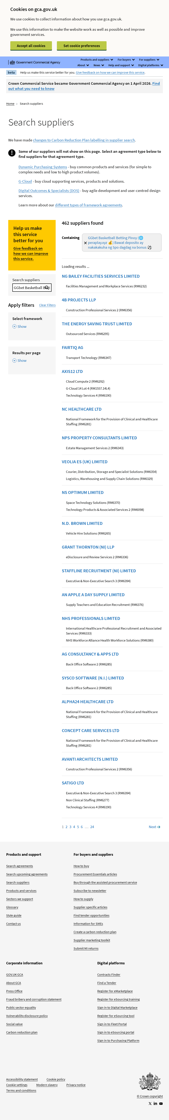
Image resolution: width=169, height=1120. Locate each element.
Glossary (12, 907)
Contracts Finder (108, 974)
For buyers (124, 59)
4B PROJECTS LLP (79, 299)
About (81, 65)
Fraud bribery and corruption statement (33, 999)
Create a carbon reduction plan (95, 932)
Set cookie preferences (81, 45)
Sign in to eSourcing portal (115, 1032)
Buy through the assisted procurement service (105, 882)
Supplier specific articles (90, 907)
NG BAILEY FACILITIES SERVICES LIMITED (101, 276)
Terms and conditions (21, 1090)
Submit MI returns (86, 948)
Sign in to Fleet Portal (112, 1024)
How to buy (81, 866)
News (97, 65)
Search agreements (19, 866)
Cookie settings (16, 1085)
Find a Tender (106, 983)
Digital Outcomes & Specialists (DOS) (49, 190)
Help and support (119, 65)
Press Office (14, 991)
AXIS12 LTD (72, 371)
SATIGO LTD (73, 782)
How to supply (83, 899)
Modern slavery (47, 1085)
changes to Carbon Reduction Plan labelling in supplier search (84, 140)
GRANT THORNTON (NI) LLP (88, 547)
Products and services (21, 890)
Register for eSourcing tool (115, 1016)
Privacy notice (76, 1085)
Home (10, 103)
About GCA (13, 983)
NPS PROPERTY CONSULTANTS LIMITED (99, 437)
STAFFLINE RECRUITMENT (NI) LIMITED (99, 570)
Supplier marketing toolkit (92, 940)
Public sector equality (21, 1007)
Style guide (13, 915)
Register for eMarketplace (115, 991)
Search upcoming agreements (27, 874)
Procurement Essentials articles (95, 874)
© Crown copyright (150, 1096)
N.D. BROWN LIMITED (82, 523)
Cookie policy (56, 1079)
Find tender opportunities (91, 915)
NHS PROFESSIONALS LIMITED (91, 618)
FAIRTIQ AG (72, 347)
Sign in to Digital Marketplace (117, 1007)
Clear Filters (47, 305)
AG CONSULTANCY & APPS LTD (90, 654)
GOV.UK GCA (14, 974)
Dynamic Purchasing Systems (43, 166)
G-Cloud (25, 181)
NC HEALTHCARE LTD (82, 409)
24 (92, 826)
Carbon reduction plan (22, 1032)
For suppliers (147, 59)
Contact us (13, 923)
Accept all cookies (31, 45)
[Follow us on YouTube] (161, 1103)
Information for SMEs (88, 923)
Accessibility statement (22, 1079)
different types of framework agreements (88, 204)
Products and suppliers (95, 59)
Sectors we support (19, 899)
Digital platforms (149, 65)
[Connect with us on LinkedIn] (155, 1103)
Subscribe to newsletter (90, 890)
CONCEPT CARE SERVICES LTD (90, 730)
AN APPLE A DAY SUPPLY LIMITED (93, 594)
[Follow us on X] (149, 1103)
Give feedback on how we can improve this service (110, 72)
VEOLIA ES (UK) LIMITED (85, 461)
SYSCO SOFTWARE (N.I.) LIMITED (93, 677)
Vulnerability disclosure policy (27, 1016)
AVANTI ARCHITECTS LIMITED (90, 759)
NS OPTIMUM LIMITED (83, 492)
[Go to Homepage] (150, 1082)
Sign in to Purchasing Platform (118, 1040)
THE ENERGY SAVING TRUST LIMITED (97, 323)
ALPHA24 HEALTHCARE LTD (88, 701)
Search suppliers (26, 279)
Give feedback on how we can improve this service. (30, 253)
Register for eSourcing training (118, 999)
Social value (14, 1024)
